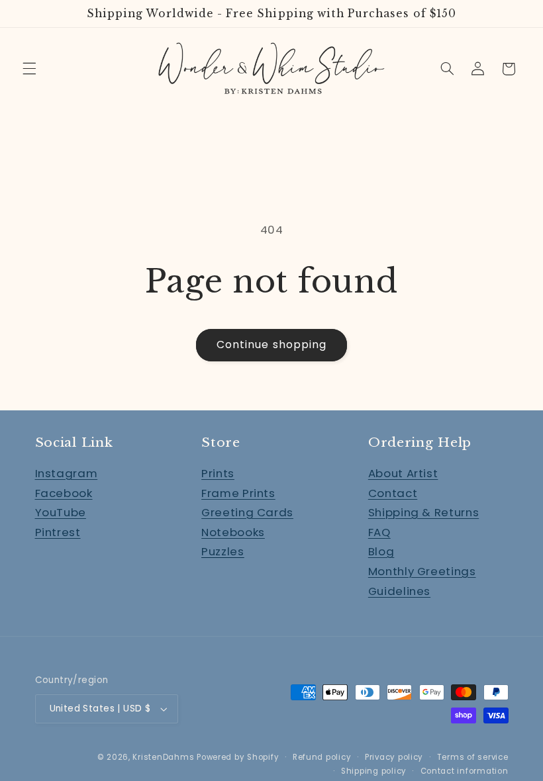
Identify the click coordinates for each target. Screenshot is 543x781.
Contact (392, 493)
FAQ (379, 532)
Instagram (66, 473)
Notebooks (233, 532)
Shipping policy (374, 771)
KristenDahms (163, 757)
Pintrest (58, 532)
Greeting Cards (247, 512)
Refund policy (322, 757)
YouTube (60, 512)
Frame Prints (238, 493)
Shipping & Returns (423, 512)
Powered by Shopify (238, 757)
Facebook (64, 493)
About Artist (403, 473)
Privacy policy (394, 757)
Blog (381, 551)
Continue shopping (271, 344)
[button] (29, 69)
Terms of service (473, 757)
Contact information (464, 771)
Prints (217, 473)
